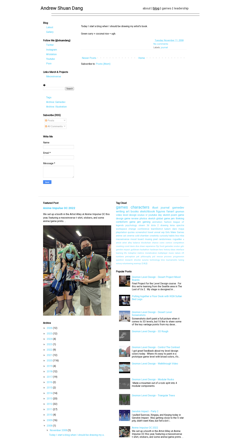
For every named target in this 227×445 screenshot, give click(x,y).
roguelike (177, 239)
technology (155, 260)
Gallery (50, 31)
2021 (50, 355)
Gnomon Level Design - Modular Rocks (153, 379)
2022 (50, 349)
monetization (151, 253)
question (120, 260)
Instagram (51, 49)
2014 (50, 393)
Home (141, 58)
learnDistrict (157, 229)
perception (130, 256)
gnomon (179, 211)
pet (137, 256)
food (162, 246)
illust (155, 207)
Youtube (50, 58)
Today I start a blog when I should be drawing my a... (77, 434)
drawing (164, 225)
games (166, 8)
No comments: (161, 44)
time (163, 260)
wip (163, 232)
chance (155, 243)
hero (161, 249)
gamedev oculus (172, 246)
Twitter (50, 44)
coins (162, 243)
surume (145, 260)
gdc (182, 246)
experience (150, 246)
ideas (172, 249)
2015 (50, 387)
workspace (121, 229)
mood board (137, 239)
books (135, 211)
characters (140, 207)
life (125, 253)
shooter (137, 260)
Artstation (51, 54)
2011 (50, 409)
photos (143, 218)
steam (142, 225)
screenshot (141, 232)
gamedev (178, 207)
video (119, 214)
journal (164, 47)
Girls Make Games (174, 232)
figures (160, 211)
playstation (121, 232)
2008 (50, 425)
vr (146, 214)
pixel (155, 239)
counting (120, 246)
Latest (49, 27)
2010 (50, 414)
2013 (50, 398)
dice (137, 246)
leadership (181, 8)
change (132, 229)
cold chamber (142, 235)
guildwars (135, 249)
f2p (157, 246)
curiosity (164, 235)
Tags (48, 97)
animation (157, 222)
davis (132, 246)
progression (178, 256)
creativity (154, 235)
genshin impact (123, 249)
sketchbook (147, 211)
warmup (137, 263)
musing (148, 239)
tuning (181, 260)
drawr (142, 246)
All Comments (55, 126)
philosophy (146, 256)
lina (177, 235)
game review (131, 218)
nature (178, 253)
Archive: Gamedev (55, 102)
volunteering (127, 263)
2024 (50, 338)
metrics (140, 253)
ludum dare (170, 229)
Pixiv (49, 63)
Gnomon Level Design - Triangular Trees (153, 395)
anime (119, 235)
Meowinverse (53, 76)
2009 (50, 420)
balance (136, 243)
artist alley (127, 243)
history (167, 249)
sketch (151, 218)
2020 (50, 360)
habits (172, 235)
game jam (135, 221)
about (147, 8)
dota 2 (155, 225)
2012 (50, 403)
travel (150, 232)
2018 (50, 371)
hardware (154, 249)
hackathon (144, 249)
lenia (172, 225)
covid (126, 246)
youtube (152, 214)
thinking (180, 218)
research (129, 260)
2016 (50, 382)
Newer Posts (89, 58)
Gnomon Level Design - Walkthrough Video (155, 363)
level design (130, 214)
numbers (120, 256)
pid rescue (157, 256)
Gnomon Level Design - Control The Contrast (156, 347)
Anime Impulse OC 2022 (59, 208)
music (171, 253)
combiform (122, 221)
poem (174, 214)
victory (119, 263)
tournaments (171, 260)
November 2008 (59, 430)
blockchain (146, 243)
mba (182, 235)
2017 (50, 376)
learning (119, 253)
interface (180, 249)
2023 (50, 344)
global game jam (165, 218)
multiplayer (163, 253)
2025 (50, 333)
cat (124, 235)
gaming (146, 221)
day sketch (164, 214)
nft (183, 253)
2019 (50, 366)
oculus (141, 214)
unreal (157, 232)
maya (181, 229)
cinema (130, 235)
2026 (50, 328)
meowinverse (122, 239)
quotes (131, 232)
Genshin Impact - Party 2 (145, 411)
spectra (180, 225)
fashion (168, 222)
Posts (50, 120)
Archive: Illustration (56, 106)
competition (178, 243)
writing (120, 211)
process (168, 256)
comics (169, 243)
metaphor (132, 253)
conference (143, 229)
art (127, 211)
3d (148, 225)
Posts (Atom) (103, 63)
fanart (170, 211)
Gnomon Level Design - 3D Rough (150, 331)
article (118, 243)
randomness (165, 239)
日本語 (144, 263)
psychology (131, 225)
